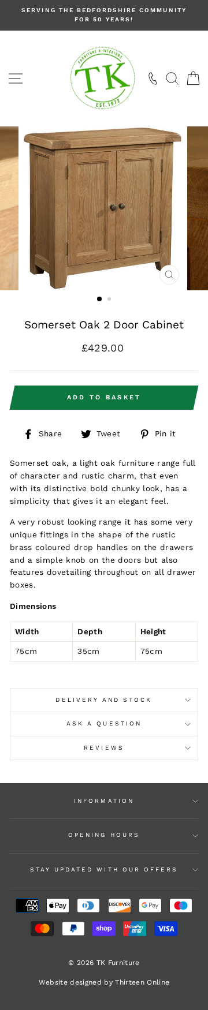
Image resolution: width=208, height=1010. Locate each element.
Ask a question (104, 723)
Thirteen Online (142, 982)
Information (104, 801)
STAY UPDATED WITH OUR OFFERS (104, 869)
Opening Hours (104, 835)
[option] (104, 15)
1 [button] (100, 299)
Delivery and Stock (103, 700)
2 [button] (110, 300)
